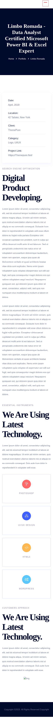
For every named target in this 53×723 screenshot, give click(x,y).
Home (11, 59)
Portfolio (22, 59)
